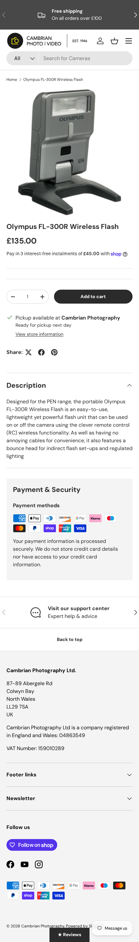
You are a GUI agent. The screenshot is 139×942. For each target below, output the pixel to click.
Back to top (69, 639)
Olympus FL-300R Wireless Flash (53, 79)
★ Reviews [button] (69, 934)
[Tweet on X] (28, 352)
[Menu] (129, 41)
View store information (39, 334)
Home (11, 79)
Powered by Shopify (84, 926)
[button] (114, 41)
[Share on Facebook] (41, 352)
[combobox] (69, 58)
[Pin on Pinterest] (54, 352)
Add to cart (93, 296)
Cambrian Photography (42, 926)
